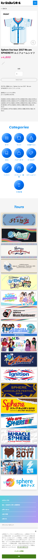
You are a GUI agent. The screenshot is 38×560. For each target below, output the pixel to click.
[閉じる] (36, 531)
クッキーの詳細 (19, 551)
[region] (19, 544)
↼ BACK (4, 8)
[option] (19, 28)
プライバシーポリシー (8, 525)
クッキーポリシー (23, 547)
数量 (19, 68)
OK (19, 556)
